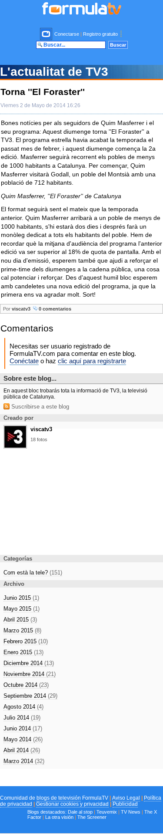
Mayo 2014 (23, 739)
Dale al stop (80, 811)
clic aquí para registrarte (92, 361)
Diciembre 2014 (28, 663)
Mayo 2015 (21, 608)
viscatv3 (21, 308)
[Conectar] (46, 34)
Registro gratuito (100, 34)
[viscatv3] (15, 445)
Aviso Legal (126, 798)
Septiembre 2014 (30, 696)
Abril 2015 (20, 619)
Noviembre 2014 (29, 674)
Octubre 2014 (26, 685)
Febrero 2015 (25, 641)
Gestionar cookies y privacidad (72, 804)
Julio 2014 (21, 717)
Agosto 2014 (23, 706)
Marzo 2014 (23, 761)
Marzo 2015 (22, 630)
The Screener (91, 817)
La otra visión (59, 817)
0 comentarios (54, 308)
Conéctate (24, 361)
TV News (130, 811)
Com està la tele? (32, 572)
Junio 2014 (22, 728)
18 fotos (38, 439)
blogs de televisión (59, 798)
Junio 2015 (21, 598)
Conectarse (66, 34)
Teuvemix (106, 811)
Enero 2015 (23, 652)
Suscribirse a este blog (39, 406)
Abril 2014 (21, 750)
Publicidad (125, 804)
